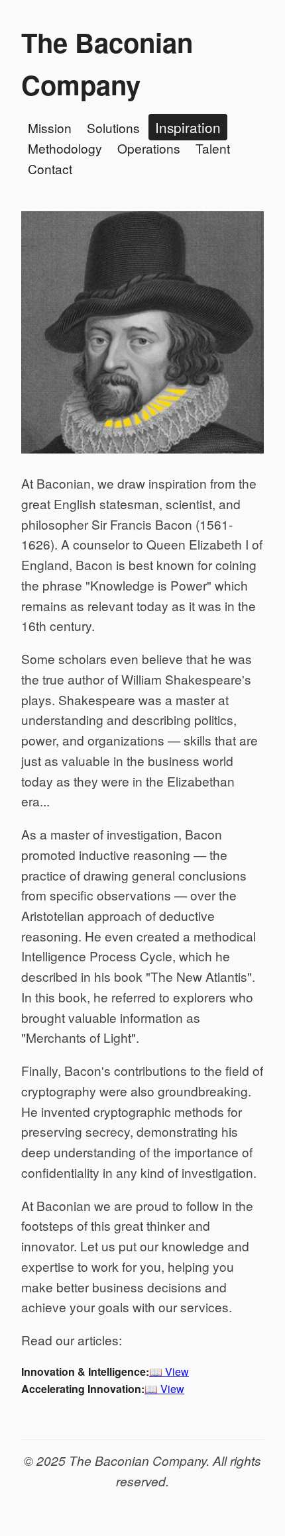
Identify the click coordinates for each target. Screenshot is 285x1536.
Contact (50, 168)
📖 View (169, 1371)
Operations (148, 148)
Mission (50, 127)
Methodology (65, 148)
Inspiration (188, 127)
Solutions (113, 127)
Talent (213, 148)
